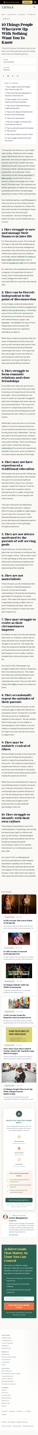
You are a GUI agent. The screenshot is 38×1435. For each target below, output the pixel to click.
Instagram (12, 1411)
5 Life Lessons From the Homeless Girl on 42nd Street (17, 1016)
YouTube (28, 1411)
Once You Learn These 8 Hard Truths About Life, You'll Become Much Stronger (18, 1051)
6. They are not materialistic (15, 118)
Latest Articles (6, 1395)
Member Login (6, 1403)
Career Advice (9, 948)
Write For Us (5, 1400)
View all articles (13, 1235)
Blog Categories (6, 1398)
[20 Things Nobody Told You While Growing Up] (19, 970)
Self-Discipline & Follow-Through (11, 1373)
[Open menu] (34, 7)
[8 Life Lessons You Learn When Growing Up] (19, 904)
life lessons (29, 200)
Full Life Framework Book (9, 1357)
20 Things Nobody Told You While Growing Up (16, 986)
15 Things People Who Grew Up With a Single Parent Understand (17, 1091)
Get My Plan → (27, 2)
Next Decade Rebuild (7, 1381)
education (6, 322)
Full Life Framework (7, 1343)
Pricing (4, 1365)
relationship (6, 448)
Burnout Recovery (7, 1371)
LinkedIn (4, 1414)
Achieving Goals (6, 1348)
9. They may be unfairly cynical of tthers (19, 134)
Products (5, 1352)
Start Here (6, 1335)
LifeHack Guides (6, 1338)
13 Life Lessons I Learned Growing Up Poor (15, 952)
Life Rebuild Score (7, 1340)
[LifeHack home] (8, 7)
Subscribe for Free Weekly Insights (19, 1306)
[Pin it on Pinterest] (8, 76)
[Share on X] (13, 76)
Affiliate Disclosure (27, 1426)
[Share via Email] (17, 76)
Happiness (22, 14)
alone (11, 304)
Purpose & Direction (7, 1376)
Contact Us (5, 1392)
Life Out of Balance (7, 1378)
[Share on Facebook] (3, 76)
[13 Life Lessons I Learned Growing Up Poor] (19, 939)
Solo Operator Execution (9, 1384)
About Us (4, 1390)
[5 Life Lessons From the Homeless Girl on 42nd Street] (18, 1003)
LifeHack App (5, 1354)
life (9, 156)
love (11, 725)
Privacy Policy (17, 1426)
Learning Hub (5, 1362)
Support (4, 1406)
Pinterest (19, 1411)
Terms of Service (6, 1426)
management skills (15, 263)
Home (3, 14)
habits (13, 684)
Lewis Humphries (8, 62)
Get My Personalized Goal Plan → (19, 1200)
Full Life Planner (6, 1359)
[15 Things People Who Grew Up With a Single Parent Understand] (19, 1073)
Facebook (4, 1411)
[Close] (35, 2)
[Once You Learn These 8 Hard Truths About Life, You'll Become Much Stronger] (19, 1034)
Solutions (6, 1368)
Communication (11, 14)
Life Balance (5, 1345)
